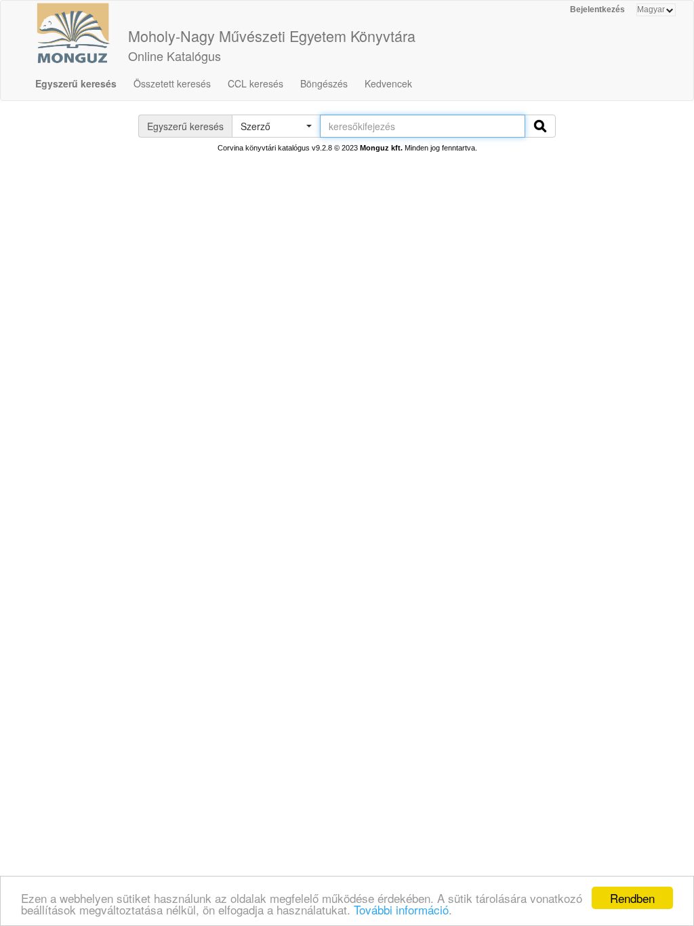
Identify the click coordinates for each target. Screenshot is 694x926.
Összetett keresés (172, 83)
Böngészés (324, 83)
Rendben (632, 897)
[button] (276, 126)
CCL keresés (255, 83)
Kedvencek (388, 83)
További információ (401, 909)
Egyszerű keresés (76, 83)
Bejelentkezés (597, 9)
